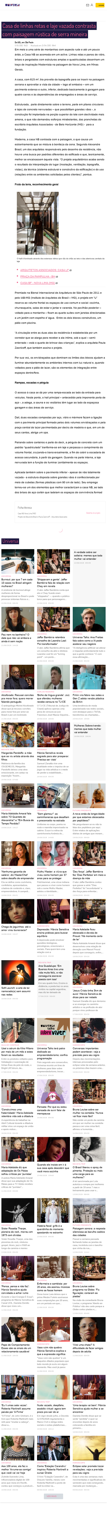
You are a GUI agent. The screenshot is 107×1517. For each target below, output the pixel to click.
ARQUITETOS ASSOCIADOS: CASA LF (44, 270)
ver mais (52, 1496)
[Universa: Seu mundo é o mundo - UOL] (12, 5)
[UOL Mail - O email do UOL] (87, 5)
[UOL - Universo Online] (21, 5)
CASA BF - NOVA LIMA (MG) (37, 282)
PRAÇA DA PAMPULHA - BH (37, 276)
